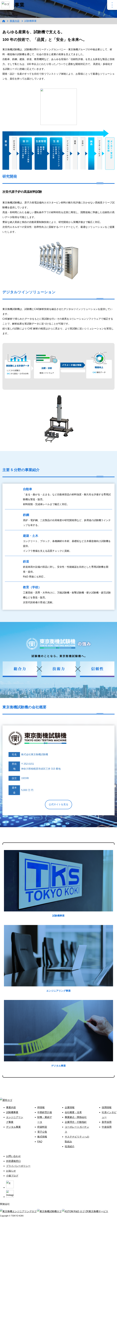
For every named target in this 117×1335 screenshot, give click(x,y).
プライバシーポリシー (18, 1166)
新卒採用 (107, 1122)
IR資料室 (42, 1127)
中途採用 (107, 1127)
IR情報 (41, 1107)
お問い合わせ (13, 1156)
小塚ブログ (12, 1175)
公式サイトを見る (58, 804)
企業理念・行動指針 (76, 1122)
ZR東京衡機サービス (96, 1211)
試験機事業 (12, 1112)
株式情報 (42, 1136)
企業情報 (69, 1107)
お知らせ (11, 1171)
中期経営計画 (44, 1112)
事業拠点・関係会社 (76, 1117)
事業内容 (15, 21)
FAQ (39, 1141)
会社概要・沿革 (73, 1112)
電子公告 (42, 1132)
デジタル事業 (13, 1127)
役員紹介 (69, 1146)
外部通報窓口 (13, 1161)
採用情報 (107, 1107)
